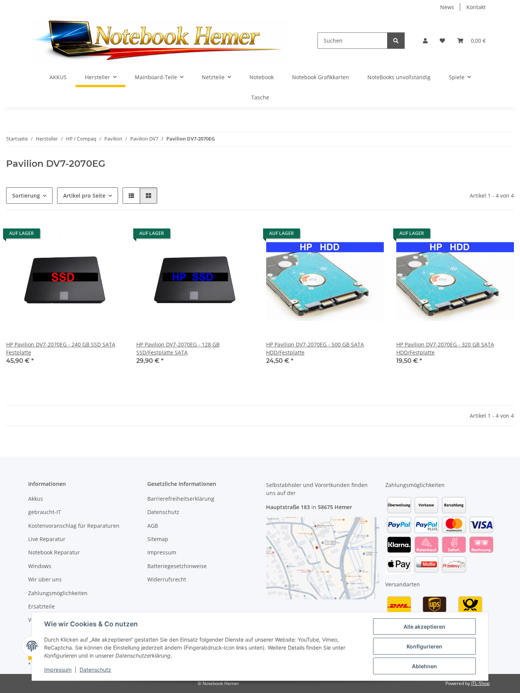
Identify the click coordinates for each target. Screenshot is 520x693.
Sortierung (26, 195)
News (447, 7)
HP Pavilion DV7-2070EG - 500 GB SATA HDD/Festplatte (315, 348)
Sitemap (157, 539)
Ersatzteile (41, 606)
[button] (425, 40)
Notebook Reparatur (54, 552)
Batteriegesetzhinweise (177, 566)
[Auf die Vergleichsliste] (91, 235)
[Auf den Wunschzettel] (111, 235)
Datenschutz (95, 669)
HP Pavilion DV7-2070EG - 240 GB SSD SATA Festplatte (60, 348)
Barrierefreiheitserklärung (180, 498)
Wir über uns (45, 579)
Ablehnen (424, 666)
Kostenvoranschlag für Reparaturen (74, 525)
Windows (39, 566)
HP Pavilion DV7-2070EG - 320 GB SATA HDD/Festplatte (445, 348)
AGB (152, 525)
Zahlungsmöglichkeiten (58, 593)
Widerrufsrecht (166, 579)
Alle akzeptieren (424, 626)
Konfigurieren (424, 646)
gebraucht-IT (44, 512)
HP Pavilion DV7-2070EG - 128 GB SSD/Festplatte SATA (178, 348)
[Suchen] (396, 40)
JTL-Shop (480, 683)
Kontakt (476, 7)
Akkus (35, 498)
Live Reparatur (46, 539)
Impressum (58, 669)
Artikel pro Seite (84, 195)
